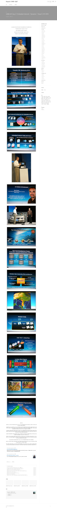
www (43, 41)
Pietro (43, 70)
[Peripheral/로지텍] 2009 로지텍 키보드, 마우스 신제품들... (14, 467)
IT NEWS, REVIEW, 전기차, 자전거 (11, 493)
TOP (50, 506)
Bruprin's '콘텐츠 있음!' (12, 1)
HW (43, 32)
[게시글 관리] (10, 462)
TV (42, 77)
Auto (43, 60)
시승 (43, 61)
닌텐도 (42, 100)
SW (43, 33)
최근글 (42, 89)
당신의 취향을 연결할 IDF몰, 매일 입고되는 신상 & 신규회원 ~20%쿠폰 (17, 456)
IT (7, 466)
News (43, 30)
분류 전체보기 (44, 23)
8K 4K (43, 53)
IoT (43, 55)
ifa (43, 45)
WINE (43, 74)
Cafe (43, 75)
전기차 (43, 63)
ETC (42, 81)
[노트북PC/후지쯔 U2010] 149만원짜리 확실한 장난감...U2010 (15, 468)
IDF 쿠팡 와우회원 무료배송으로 (12, 449)
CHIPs (43, 52)
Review (43, 31)
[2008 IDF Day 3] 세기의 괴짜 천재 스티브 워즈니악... (13, 469)
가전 (43, 44)
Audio (43, 49)
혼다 (46, 101)
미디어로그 (10, 4)
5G (42, 54)
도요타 (42, 99)
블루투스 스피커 (43, 98)
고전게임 (47, 100)
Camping (43, 65)
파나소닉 (44, 100)
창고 (42, 69)
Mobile (43, 37)
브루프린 (42, 97)
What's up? (43, 25)
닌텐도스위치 (46, 99)
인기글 (45, 89)
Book (43, 78)
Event (43, 64)
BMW (42, 68)
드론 (43, 99)
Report (43, 26)
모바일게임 (43, 43)
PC (43, 39)
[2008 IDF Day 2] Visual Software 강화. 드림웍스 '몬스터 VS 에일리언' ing (16, 470)
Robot (43, 56)
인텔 (49, 101)
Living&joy (43, 73)
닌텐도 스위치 (47, 98)
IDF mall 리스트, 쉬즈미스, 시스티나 (13, 455)
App (43, 38)
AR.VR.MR (43, 57)
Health (43, 51)
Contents (43, 80)
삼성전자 (44, 96)
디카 (43, 42)
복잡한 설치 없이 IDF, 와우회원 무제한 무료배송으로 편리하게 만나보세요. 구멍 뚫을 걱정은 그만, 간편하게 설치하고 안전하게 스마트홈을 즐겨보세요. (21, 451)
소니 (48, 99)
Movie (43, 76)
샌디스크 (49, 100)
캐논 (46, 96)
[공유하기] (9, 462)
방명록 (16, 4)
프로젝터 (42, 101)
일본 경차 (48, 96)
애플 (44, 97)
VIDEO (43, 50)
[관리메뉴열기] (55, 1)
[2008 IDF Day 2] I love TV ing (11, 471)
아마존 (42, 96)
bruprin (45, 101)
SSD (49, 98)
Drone (43, 40)
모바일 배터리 (47, 97)
